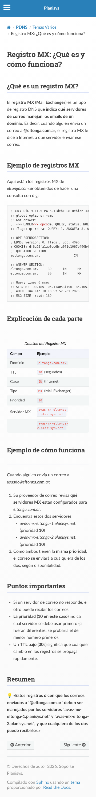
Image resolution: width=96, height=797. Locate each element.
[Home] (9, 27)
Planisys (51, 8)
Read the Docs (56, 787)
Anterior (22, 745)
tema (75, 782)
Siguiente (72, 745)
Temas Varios (45, 27)
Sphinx (42, 782)
